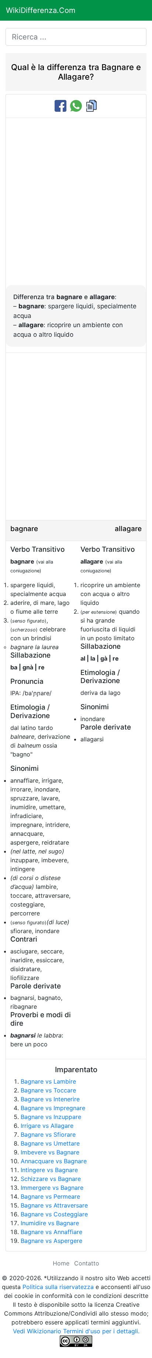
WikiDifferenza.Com (40, 10)
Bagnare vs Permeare (50, 1196)
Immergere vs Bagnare (52, 1187)
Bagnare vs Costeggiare (54, 1214)
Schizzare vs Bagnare (51, 1178)
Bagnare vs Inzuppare (51, 1116)
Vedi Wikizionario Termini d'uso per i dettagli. (76, 1331)
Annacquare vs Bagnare (54, 1161)
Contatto (86, 1263)
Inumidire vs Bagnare (50, 1223)
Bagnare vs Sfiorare (48, 1134)
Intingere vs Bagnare (49, 1170)
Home (61, 1263)
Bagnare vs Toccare (48, 1090)
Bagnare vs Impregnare (53, 1108)
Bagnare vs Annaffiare (51, 1232)
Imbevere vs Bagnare (50, 1152)
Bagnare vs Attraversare (54, 1205)
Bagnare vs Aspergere (51, 1240)
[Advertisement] (76, 205)
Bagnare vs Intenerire (50, 1099)
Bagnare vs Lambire (48, 1081)
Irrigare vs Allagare (47, 1125)
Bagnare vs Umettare (50, 1143)
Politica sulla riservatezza (58, 1287)
